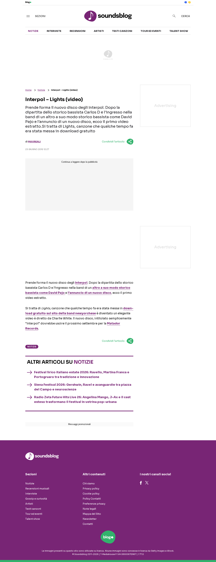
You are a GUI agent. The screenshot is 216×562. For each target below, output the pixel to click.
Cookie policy (91, 493)
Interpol (81, 283)
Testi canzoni (122, 30)
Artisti (99, 30)
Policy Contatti (92, 498)
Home (28, 90)
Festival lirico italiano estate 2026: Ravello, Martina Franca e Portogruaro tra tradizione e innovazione (81, 374)
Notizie (33, 30)
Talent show (178, 30)
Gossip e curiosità (36, 498)
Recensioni (77, 30)
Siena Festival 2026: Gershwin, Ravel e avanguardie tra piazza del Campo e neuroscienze (82, 387)
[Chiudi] (208, 9)
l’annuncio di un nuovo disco (89, 293)
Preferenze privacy (94, 503)
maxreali (34, 141)
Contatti (88, 523)
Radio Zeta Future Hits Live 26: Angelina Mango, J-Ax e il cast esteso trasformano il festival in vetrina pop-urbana (82, 399)
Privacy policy (91, 488)
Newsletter (90, 518)
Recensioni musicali (37, 488)
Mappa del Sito (92, 513)
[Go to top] (185, 551)
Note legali (89, 508)
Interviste (54, 30)
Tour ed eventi (151, 30)
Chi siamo (89, 483)
